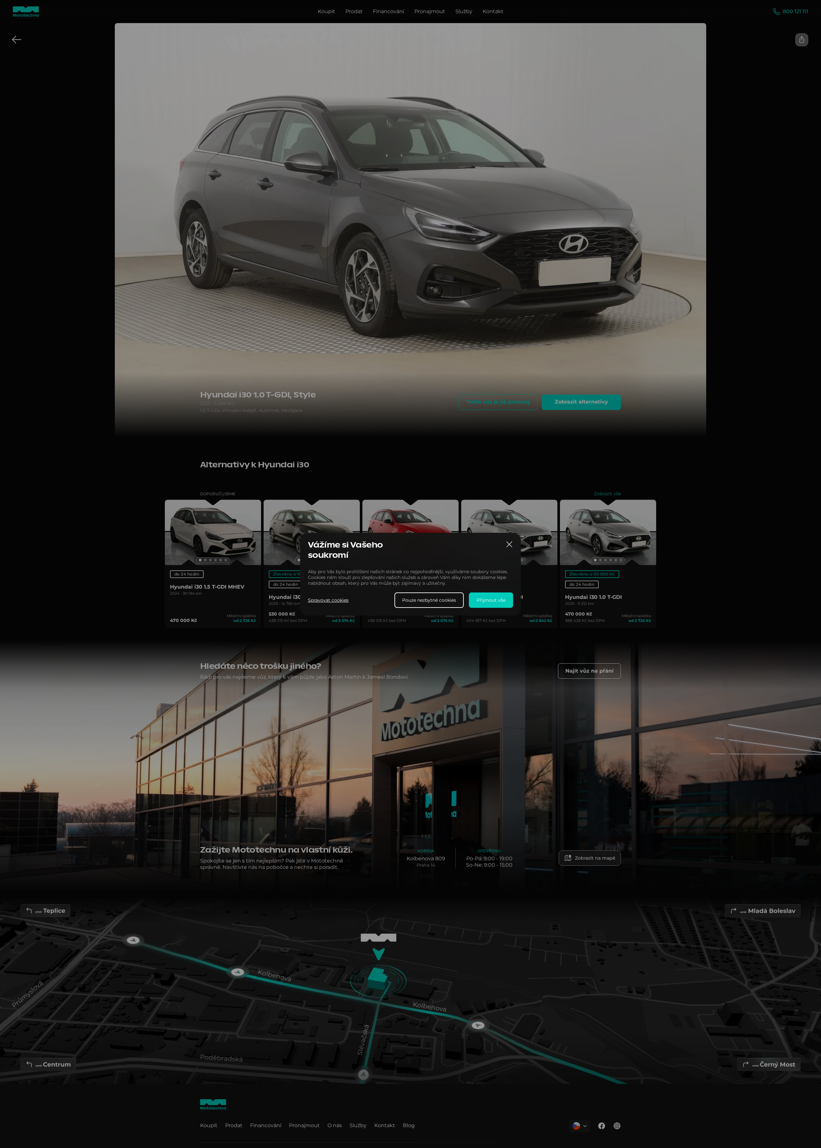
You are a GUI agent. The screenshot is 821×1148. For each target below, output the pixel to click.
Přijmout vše (491, 600)
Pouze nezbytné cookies (429, 600)
